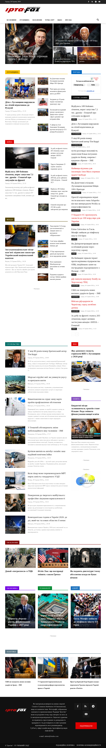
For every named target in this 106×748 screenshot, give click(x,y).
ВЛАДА (10, 220)
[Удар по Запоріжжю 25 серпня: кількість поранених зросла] (43, 166)
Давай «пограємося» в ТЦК (19, 571)
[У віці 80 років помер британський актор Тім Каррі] (15, 358)
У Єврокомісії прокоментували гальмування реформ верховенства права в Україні (51, 685)
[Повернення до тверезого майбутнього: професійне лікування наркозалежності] (15, 503)
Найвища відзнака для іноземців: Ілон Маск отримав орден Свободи (85, 171)
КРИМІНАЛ (96, 85)
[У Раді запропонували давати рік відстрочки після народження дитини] (43, 254)
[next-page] (77, 334)
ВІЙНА (9, 142)
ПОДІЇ (86, 88)
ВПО (99, 81)
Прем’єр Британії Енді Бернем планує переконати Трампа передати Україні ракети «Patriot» (84, 685)
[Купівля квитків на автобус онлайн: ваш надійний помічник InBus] (15, 459)
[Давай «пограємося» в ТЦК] (20, 558)
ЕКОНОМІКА (81, 83)
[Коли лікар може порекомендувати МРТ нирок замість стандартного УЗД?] (15, 481)
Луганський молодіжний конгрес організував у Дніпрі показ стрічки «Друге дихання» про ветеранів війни (58, 114)
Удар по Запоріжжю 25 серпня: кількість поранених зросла (58, 166)
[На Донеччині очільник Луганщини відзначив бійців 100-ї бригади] (43, 81)
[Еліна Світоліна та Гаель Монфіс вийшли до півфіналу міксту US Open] (86, 611)
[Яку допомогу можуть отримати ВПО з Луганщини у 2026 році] (86, 371)
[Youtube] (99, 1)
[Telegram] (95, 1)
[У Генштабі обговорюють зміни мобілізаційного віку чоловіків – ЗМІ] (15, 435)
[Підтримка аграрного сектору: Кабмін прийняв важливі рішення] (43, 277)
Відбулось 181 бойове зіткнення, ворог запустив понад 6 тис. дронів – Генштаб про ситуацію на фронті (59, 193)
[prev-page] (73, 334)
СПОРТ (85, 90)
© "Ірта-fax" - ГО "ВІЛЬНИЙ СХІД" (17, 745)
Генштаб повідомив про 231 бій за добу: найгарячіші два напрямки (59, 207)
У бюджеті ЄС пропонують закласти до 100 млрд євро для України (85, 218)
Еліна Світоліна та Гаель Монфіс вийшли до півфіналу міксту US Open (85, 232)
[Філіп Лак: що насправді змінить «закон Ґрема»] (53, 558)
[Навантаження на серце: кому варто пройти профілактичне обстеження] (15, 406)
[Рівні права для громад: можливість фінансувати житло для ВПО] (43, 91)
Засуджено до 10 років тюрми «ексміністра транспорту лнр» (57, 101)
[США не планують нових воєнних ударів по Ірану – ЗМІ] (20, 668)
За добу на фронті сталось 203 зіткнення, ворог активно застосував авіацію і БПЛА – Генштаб (59, 153)
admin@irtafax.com (51, 736)
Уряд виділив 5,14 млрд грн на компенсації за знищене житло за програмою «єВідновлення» (58, 230)
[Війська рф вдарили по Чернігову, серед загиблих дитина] (89, 55)
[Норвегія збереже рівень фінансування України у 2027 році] (20, 611)
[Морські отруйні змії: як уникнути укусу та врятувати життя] (15, 385)
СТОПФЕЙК (96, 90)
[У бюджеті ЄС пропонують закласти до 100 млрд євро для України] (77, 34)
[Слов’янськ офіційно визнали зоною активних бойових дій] (43, 243)
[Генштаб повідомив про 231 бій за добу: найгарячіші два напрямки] (43, 207)
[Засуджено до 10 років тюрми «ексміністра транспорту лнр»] (43, 102)
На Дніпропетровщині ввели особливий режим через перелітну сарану (84, 246)
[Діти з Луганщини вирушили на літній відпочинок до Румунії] (20, 88)
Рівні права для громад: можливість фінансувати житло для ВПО (58, 91)
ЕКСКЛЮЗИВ (95, 83)
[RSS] (92, 1)
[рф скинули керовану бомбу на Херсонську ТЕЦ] (65, 55)
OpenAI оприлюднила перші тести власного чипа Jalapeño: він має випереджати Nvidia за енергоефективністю (52, 618)
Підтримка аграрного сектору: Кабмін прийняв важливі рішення (58, 277)
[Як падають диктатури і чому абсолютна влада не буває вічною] (85, 558)
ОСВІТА (98, 86)
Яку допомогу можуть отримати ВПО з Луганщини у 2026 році (85, 354)
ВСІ (78, 79)
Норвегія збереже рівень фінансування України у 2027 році (19, 621)
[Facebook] (88, 1)
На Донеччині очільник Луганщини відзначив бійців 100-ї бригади (57, 81)
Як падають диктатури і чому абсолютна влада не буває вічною (85, 574)
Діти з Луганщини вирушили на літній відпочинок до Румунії (20, 105)
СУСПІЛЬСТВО (81, 92)
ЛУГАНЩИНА (12, 72)
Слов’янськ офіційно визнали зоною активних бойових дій (58, 243)
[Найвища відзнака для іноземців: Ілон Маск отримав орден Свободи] (29, 43)
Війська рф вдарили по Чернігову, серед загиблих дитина (83, 304)
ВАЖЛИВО (87, 79)
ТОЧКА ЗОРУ (96, 94)
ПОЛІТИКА (96, 88)
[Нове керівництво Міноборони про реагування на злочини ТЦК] (43, 264)
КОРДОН (85, 85)
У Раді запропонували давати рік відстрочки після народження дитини (58, 254)
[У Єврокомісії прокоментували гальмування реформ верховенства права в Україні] (53, 668)
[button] (98, 20)
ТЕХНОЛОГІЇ (96, 92)
